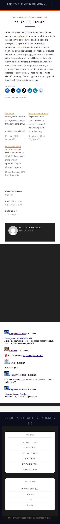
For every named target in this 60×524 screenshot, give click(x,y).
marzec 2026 (30, 469)
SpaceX (30, 494)
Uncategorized (30, 489)
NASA (13, 215)
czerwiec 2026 (30, 453)
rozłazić (21, 36)
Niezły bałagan (13, 205)
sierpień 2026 (30, 442)
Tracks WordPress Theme (20, 518)
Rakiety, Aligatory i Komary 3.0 (27, 4)
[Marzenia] (17, 127)
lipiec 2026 (30, 448)
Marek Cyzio (36, 17)
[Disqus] (30, 284)
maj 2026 (30, 458)
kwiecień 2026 (30, 464)
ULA (45, 17)
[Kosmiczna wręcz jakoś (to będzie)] (17, 162)
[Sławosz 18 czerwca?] (40, 127)
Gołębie (9, 195)
